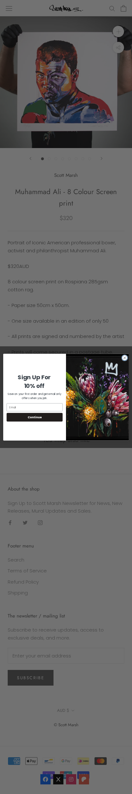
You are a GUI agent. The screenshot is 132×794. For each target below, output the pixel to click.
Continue (35, 417)
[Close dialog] (125, 358)
